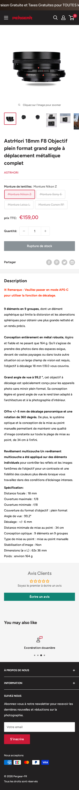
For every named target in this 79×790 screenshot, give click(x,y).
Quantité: (10, 231)
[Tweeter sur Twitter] (64, 262)
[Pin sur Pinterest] (57, 262)
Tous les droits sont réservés (21, 781)
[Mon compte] (63, 17)
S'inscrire (17, 739)
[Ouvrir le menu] (6, 17)
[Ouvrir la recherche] (55, 17)
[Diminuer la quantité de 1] (24, 231)
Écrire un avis (39, 597)
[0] (71, 17)
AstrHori (11, 172)
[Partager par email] (72, 262)
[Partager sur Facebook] (49, 262)
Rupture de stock (39, 246)
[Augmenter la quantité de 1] (45, 231)
